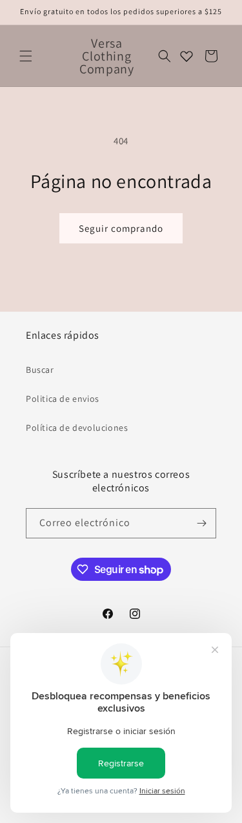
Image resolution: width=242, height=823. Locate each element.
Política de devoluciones (77, 427)
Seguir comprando (121, 228)
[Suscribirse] (201, 523)
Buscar (40, 369)
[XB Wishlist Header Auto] (186, 56)
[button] (26, 56)
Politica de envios (62, 398)
